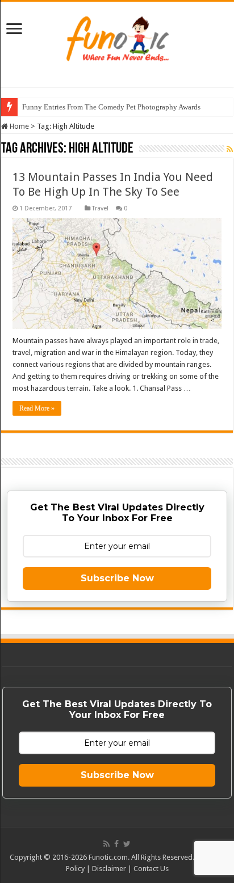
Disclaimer (109, 868)
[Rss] (106, 844)
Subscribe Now (117, 578)
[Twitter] (127, 844)
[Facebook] (116, 844)
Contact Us (151, 868)
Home (18, 126)
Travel (100, 208)
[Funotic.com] (117, 36)
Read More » (37, 408)
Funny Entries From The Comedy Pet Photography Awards (111, 107)
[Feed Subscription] (230, 149)
